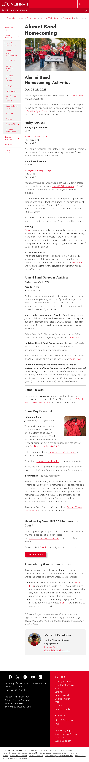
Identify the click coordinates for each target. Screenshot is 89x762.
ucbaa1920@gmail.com (36, 111)
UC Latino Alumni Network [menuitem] (9, 78)
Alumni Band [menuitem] (10, 61)
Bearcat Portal (62, 695)
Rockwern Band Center (36, 136)
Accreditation (80, 756)
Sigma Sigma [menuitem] (11, 91)
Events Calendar (63, 740)
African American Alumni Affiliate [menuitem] (11, 53)
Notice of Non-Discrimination (40, 753)
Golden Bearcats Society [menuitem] (9, 68)
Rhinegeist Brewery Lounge (38, 170)
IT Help (58, 702)
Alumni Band (68, 18)
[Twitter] (18, 677)
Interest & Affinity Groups (49, 18)
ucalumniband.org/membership (44, 538)
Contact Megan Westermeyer (62, 452)
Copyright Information (64, 756)
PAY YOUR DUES (36, 554)
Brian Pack (78, 95)
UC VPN (59, 705)
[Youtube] (33, 677)
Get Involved (31, 18)
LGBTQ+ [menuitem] (9, 86)
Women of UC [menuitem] (11, 124)
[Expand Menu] (86, 10)
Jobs (57, 723)
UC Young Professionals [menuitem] (11, 130)
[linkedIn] (40, 677)
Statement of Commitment (63, 753)
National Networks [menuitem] (8, 138)
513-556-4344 (51, 646)
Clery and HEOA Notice (18, 753)
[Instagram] (25, 677)
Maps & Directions (64, 720)
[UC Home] (14, 4)
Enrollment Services (65, 684)
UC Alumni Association (14, 18)
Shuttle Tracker (62, 698)
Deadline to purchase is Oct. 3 (44, 446)
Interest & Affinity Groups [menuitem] (10, 44)
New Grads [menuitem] (9, 145)
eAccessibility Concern (18, 756)
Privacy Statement (36, 756)
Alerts (5, 753)
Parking (28, 230)
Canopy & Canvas (63, 681)
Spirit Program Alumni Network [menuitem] (11, 98)
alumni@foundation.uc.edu (57, 650)
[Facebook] (10, 677)
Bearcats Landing (63, 709)
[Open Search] (80, 4)
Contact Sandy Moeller (48, 461)
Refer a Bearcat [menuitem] (8, 151)
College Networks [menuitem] (8, 36)
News (57, 727)
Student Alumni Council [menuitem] (11, 107)
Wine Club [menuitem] (9, 114)
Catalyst (58, 691)
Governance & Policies (66, 734)
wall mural (77, 262)
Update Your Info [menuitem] (9, 29)
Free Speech (50, 756)
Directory (59, 737)
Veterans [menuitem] (9, 119)
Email (57, 688)
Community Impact (64, 730)
